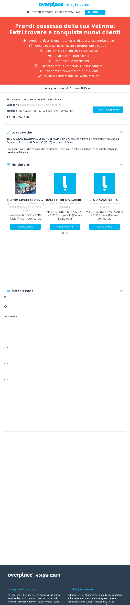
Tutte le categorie (42, 12)
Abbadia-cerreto (76, 595)
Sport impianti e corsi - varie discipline (40, 104)
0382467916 (21, 117)
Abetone (88, 598)
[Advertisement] (65, 262)
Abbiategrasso (101, 598)
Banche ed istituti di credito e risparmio (27, 598)
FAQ (78, 12)
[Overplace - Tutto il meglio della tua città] (28, 12)
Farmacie (21, 601)
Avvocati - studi (51, 601)
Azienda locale (15, 595)
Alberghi (12, 601)
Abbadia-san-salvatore (110, 595)
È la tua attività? (108, 110)
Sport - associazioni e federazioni (25, 203)
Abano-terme (91, 595)
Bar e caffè (52, 598)
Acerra (113, 598)
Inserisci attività (64, 12)
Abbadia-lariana (75, 598)
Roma (82, 601)
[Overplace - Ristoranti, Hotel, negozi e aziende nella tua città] (65, 4)
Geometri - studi (35, 601)
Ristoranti (54, 595)
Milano (111, 601)
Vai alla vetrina (25, 226)
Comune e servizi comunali (36, 595)
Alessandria (100, 601)
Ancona (90, 601)
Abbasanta (73, 601)
